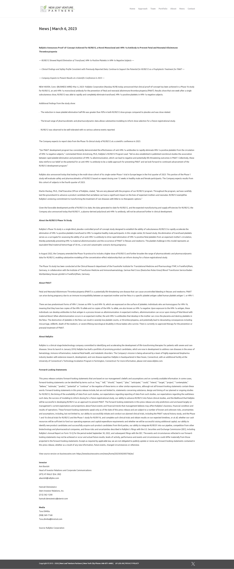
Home (132, 9)
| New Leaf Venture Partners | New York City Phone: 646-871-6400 (86, 563)
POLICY (135, 563)
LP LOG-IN (119, 563)
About (173, 9)
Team (153, 9)
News (182, 9)
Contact (191, 9)
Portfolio (163, 9)
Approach (142, 9)
